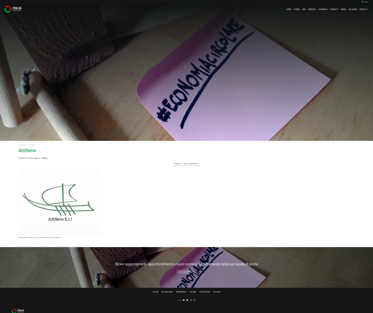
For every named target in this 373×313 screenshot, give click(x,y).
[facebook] (187, 300)
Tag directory (23, 145)
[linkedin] (183, 300)
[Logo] (13, 9)
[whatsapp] (194, 300)
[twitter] (191, 300)
